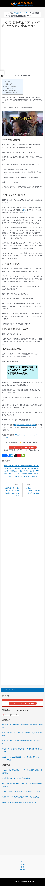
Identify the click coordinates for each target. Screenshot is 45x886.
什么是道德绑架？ (9, 84)
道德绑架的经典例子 (10, 86)
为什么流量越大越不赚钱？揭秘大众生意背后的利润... (21, 468)
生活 (24, 210)
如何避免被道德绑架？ (11, 90)
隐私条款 (22, 869)
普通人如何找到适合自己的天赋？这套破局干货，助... (21, 466)
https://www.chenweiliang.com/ (25, 425)
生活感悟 (25, 13)
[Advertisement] (22, 51)
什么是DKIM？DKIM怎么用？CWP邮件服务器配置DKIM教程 (33, 490)
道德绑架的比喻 (9, 88)
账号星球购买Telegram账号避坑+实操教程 (16, 778)
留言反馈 (22, 864)
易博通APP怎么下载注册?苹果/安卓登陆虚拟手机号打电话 (21, 791)
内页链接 (22, 867)
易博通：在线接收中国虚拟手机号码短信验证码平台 (19, 802)
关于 (22, 862)
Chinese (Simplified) (10, 715)
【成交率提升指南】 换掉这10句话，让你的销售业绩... (22, 476)
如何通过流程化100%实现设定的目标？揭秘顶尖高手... (22, 471)
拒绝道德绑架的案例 (11, 92)
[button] (2, 73)
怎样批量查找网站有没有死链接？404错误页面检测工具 (20, 797)
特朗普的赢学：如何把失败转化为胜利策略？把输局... (21, 474)
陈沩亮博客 (17, 13)
